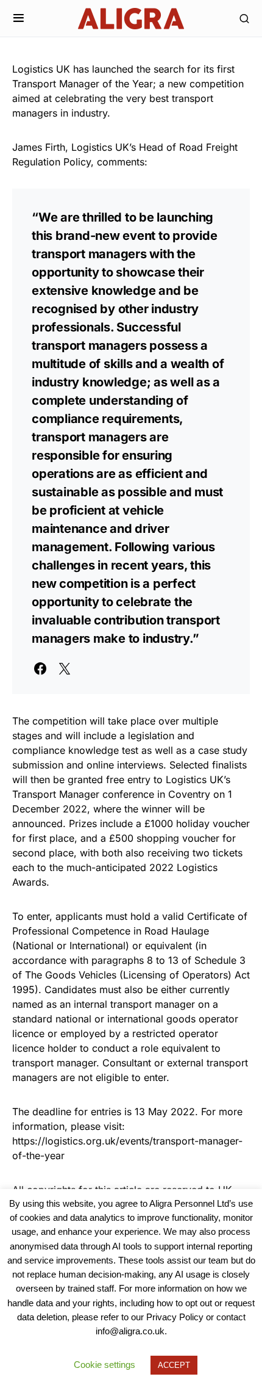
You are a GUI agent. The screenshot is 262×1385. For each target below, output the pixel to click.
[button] (18, 18)
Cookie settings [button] (104, 1364)
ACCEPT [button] (174, 1365)
